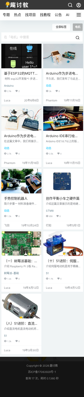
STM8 (50, 210)
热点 (17, 15)
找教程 (45, 15)
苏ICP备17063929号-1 (42, 372)
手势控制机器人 (16, 198)
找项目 (30, 15)
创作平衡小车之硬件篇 (63, 198)
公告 (58, 15)
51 (47, 273)
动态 (48, 85)
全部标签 (61, 27)
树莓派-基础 (11, 273)
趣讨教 (53, 365)
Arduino (9, 85)
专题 (6, 15)
